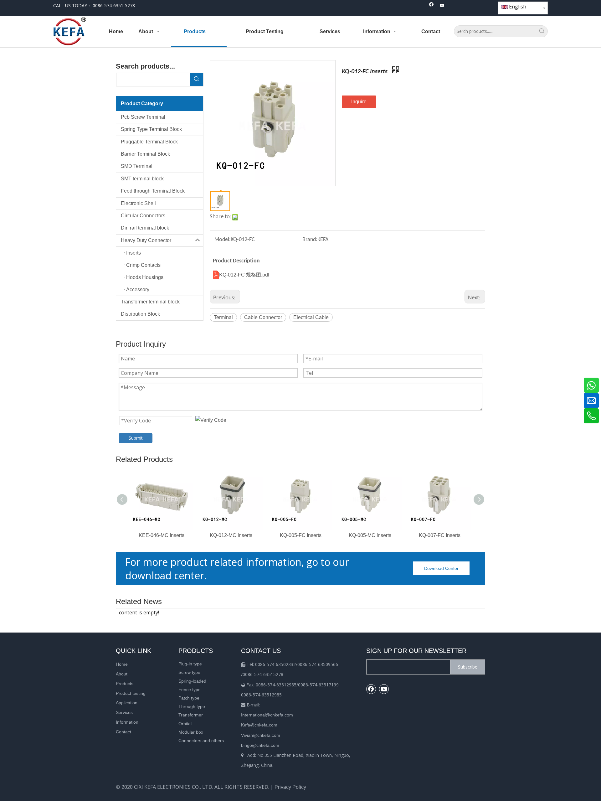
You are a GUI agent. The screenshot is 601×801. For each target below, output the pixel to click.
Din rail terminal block (145, 227)
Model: (222, 240)
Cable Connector (263, 317)
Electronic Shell (138, 203)
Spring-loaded (192, 681)
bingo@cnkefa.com (260, 745)
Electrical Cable (311, 317)
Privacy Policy (290, 787)
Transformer (190, 714)
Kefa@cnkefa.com (259, 724)
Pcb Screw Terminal (143, 117)
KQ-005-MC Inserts (370, 535)
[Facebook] (431, 6)
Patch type (188, 697)
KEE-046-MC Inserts (161, 535)
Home (122, 664)
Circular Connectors (143, 215)
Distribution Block (140, 314)
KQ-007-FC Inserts (439, 535)
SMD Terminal (136, 166)
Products (124, 683)
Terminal (223, 317)
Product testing (131, 693)
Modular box (190, 732)
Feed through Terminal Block (153, 191)
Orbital (185, 723)
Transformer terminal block (150, 301)
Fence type (189, 689)
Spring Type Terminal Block (151, 129)
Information (127, 722)
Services (124, 712)
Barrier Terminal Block (145, 154)
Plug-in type (190, 663)
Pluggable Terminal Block (149, 141)
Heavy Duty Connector (146, 240)
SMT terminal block (142, 178)
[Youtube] (442, 6)
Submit (136, 438)
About (121, 673)
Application (126, 702)
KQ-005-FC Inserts (300, 535)
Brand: (309, 240)
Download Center (441, 568)
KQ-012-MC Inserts (231, 535)
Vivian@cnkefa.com (260, 735)
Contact (123, 731)
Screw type (189, 672)
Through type (191, 706)
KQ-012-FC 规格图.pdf (244, 274)
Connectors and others (201, 740)
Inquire (359, 101)
